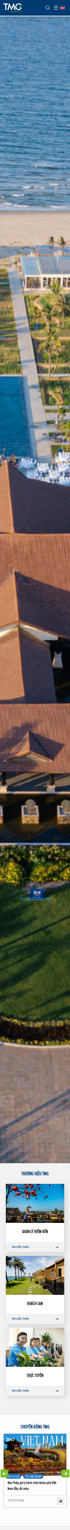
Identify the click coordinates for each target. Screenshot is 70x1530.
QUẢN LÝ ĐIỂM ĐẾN (35, 1231)
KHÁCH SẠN (35, 1303)
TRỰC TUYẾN (35, 1375)
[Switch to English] (62, 8)
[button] (4, 1473)
